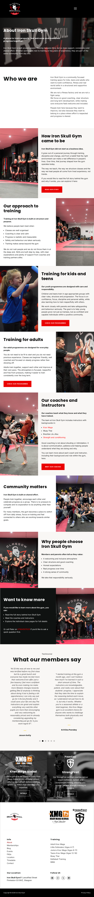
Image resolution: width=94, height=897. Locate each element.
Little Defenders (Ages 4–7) (62, 847)
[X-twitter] (63, 878)
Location (10, 857)
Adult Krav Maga (57, 844)
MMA (52, 862)
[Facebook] (52, 878)
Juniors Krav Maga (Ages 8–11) (63, 850)
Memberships (12, 845)
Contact (10, 863)
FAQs (9, 854)
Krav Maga (48, 427)
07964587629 (24, 629)
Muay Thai (54, 856)
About (9, 842)
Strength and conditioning (54, 437)
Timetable (11, 860)
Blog (9, 848)
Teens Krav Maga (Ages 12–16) (63, 853)
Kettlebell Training (58, 859)
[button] (3, 701)
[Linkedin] (69, 878)
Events (10, 851)
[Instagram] (58, 878)
